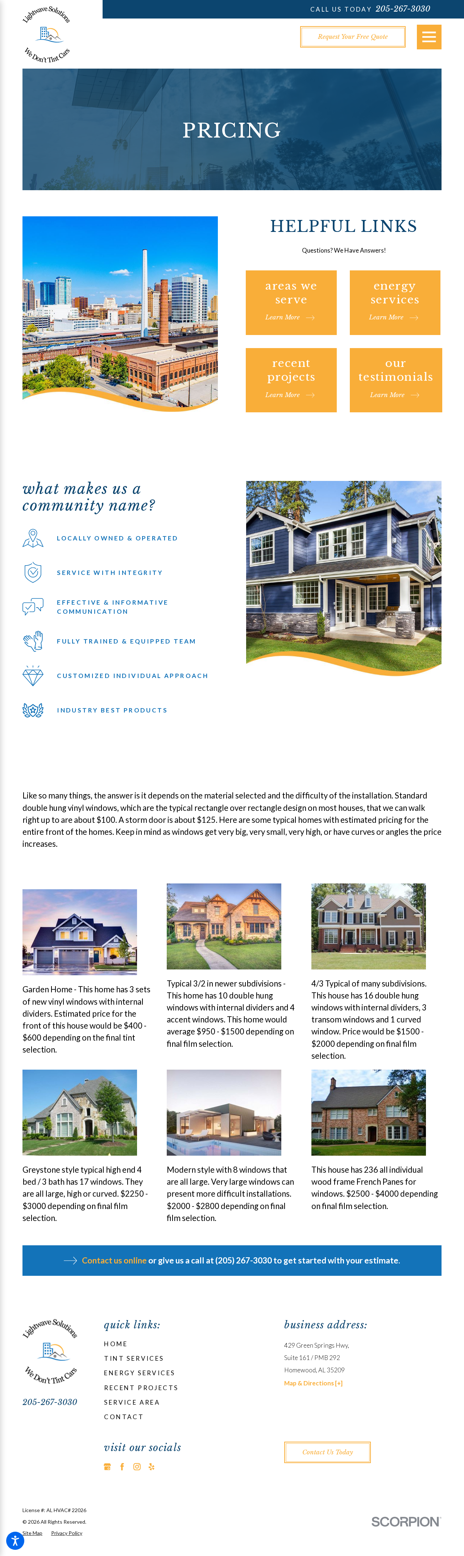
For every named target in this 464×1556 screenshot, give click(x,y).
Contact (124, 1417)
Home (116, 1344)
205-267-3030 (403, 9)
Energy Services (139, 1373)
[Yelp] (151, 1466)
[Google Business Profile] (107, 1466)
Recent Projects (141, 1388)
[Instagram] (137, 1466)
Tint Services (134, 1358)
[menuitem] (182, 1344)
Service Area (132, 1402)
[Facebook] (122, 1466)
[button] (15, 1541)
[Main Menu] (429, 37)
